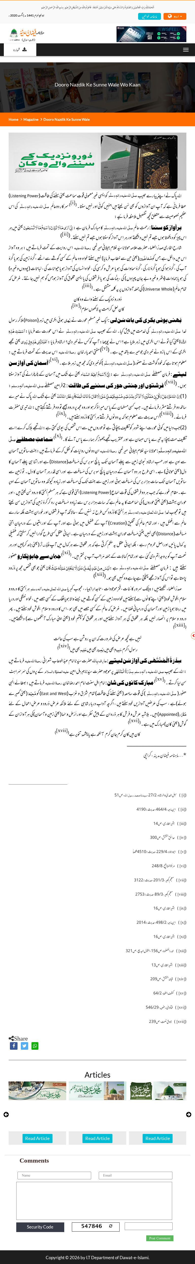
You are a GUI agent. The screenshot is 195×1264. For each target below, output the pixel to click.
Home (13, 119)
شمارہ (16, 49)
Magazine (30, 119)
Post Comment (159, 1238)
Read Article (37, 1138)
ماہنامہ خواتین (149, 16)
